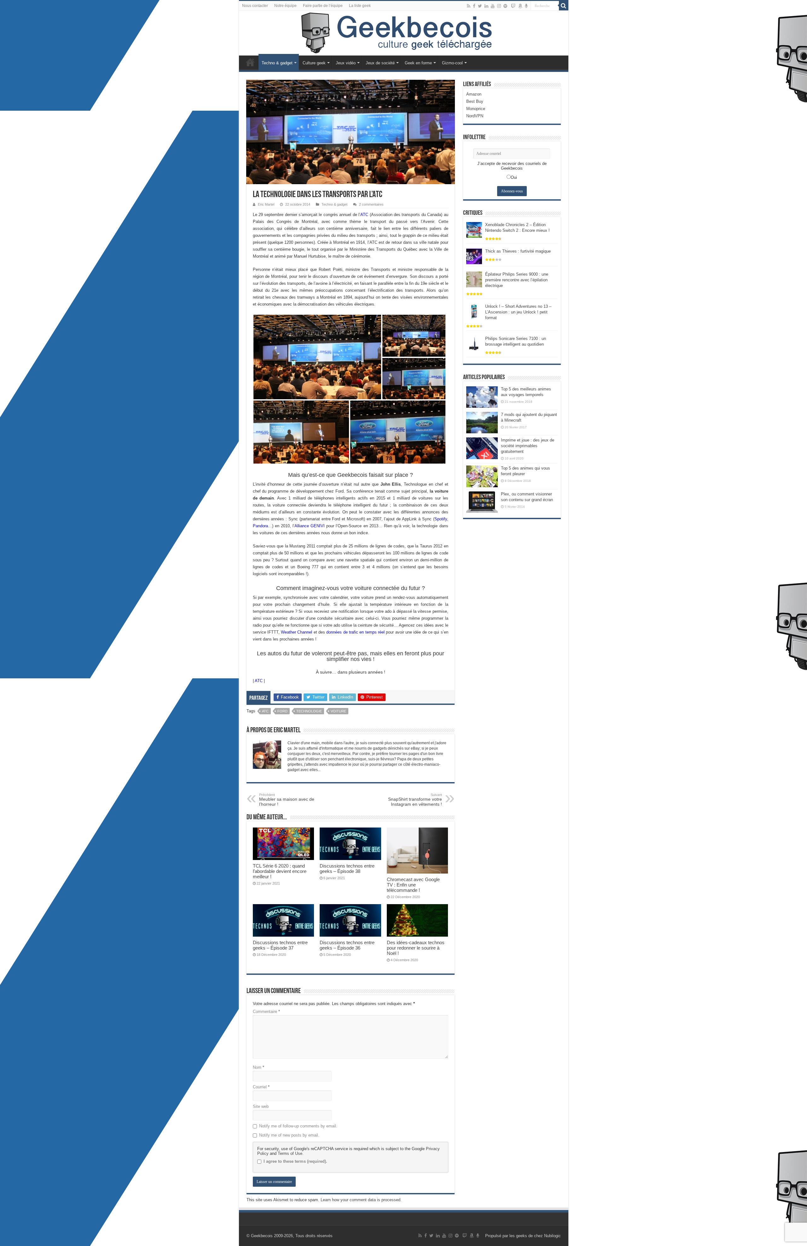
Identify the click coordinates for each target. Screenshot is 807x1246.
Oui (514, 177)
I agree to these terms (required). (295, 1161)
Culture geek (314, 63)
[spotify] (505, 6)
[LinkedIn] (486, 6)
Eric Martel (266, 204)
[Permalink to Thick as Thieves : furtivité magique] (474, 256)
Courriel (261, 1087)
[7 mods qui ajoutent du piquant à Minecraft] (482, 422)
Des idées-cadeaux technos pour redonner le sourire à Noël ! (415, 948)
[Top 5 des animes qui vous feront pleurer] (482, 476)
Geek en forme (418, 63)
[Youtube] (492, 6)
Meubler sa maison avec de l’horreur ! (286, 800)
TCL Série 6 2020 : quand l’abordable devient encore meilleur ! (279, 871)
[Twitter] (480, 6)
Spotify (440, 519)
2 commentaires (371, 204)
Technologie (309, 711)
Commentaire (266, 1011)
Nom (258, 1067)
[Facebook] (474, 6)
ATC (364, 214)
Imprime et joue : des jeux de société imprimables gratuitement (527, 446)
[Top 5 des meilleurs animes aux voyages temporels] (482, 397)
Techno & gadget (277, 63)
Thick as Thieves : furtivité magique (518, 251)
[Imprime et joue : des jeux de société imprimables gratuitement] (482, 448)
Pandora (260, 526)
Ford (282, 711)
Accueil (250, 62)
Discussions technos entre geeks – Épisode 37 (280, 945)
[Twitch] (513, 6)
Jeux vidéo (346, 63)
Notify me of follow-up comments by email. (298, 1126)
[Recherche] (563, 5)
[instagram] (499, 6)
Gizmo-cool (452, 63)
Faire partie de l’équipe (323, 5)
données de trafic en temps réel (355, 632)
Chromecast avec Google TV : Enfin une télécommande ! (413, 885)
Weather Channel (296, 632)
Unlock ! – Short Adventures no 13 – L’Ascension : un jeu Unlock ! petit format (518, 312)
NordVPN (474, 116)
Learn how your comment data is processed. (361, 1199)
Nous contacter (255, 5)
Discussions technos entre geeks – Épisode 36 (347, 945)
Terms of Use (290, 1153)
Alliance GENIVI (309, 526)
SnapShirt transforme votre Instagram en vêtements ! (415, 800)
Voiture (338, 711)
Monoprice (475, 108)
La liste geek (360, 5)
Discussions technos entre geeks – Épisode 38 (347, 868)
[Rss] (468, 6)
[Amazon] (520, 6)
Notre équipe (285, 5)
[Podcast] (526, 6)
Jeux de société (380, 63)
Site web (261, 1106)
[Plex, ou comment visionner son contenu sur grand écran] (482, 502)
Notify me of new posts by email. (289, 1135)
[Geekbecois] (403, 33)
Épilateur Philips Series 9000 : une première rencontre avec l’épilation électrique (516, 280)
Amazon (473, 94)
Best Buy (474, 101)
